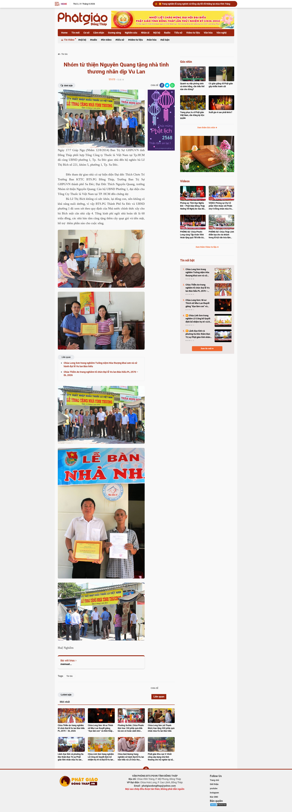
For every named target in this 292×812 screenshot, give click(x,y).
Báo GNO (214, 797)
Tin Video (69, 39)
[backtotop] (146, 769)
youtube (213, 788)
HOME (64, 4)
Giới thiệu (214, 784)
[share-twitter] (167, 85)
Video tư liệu (193, 32)
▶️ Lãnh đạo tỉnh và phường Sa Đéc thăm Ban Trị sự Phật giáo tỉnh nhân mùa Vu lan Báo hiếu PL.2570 (198, 334)
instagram (214, 793)
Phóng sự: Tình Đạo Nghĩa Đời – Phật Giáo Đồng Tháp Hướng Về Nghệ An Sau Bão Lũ (192, 206)
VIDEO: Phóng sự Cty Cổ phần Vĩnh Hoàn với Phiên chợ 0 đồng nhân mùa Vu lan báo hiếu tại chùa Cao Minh (220, 206)
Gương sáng (114, 32)
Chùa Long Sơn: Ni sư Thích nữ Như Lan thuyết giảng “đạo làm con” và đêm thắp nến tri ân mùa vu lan (199, 303)
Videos (185, 181)
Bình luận (68, 85)
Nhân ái (145, 32)
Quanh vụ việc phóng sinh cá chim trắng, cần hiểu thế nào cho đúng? (192, 86)
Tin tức (69, 676)
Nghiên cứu (131, 32)
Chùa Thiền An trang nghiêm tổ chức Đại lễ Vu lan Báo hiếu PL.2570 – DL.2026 (198, 288)
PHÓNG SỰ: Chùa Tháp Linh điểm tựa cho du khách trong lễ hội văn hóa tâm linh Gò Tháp (221, 235)
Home (64, 32)
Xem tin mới (206, 348)
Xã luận (165, 39)
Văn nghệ (221, 32)
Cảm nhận (98, 32)
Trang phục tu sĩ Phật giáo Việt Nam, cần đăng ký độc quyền (192, 115)
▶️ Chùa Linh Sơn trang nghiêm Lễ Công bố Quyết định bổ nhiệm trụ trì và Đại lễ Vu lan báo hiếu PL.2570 (199, 318)
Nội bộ (156, 32)
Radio (167, 32)
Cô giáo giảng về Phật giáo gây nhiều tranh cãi (221, 85)
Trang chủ (214, 780)
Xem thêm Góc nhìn (206, 127)
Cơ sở (86, 32)
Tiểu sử (178, 32)
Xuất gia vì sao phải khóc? (220, 112)
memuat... (66, 664)
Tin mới (75, 32)
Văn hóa (208, 32)
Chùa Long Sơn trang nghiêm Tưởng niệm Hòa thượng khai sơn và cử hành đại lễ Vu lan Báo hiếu (196, 4)
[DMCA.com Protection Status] (218, 804)
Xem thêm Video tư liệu (206, 247)
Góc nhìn (186, 61)
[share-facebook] (162, 85)
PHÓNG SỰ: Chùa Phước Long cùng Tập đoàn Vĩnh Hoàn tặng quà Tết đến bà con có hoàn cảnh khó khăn (192, 235)
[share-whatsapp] (172, 85)
